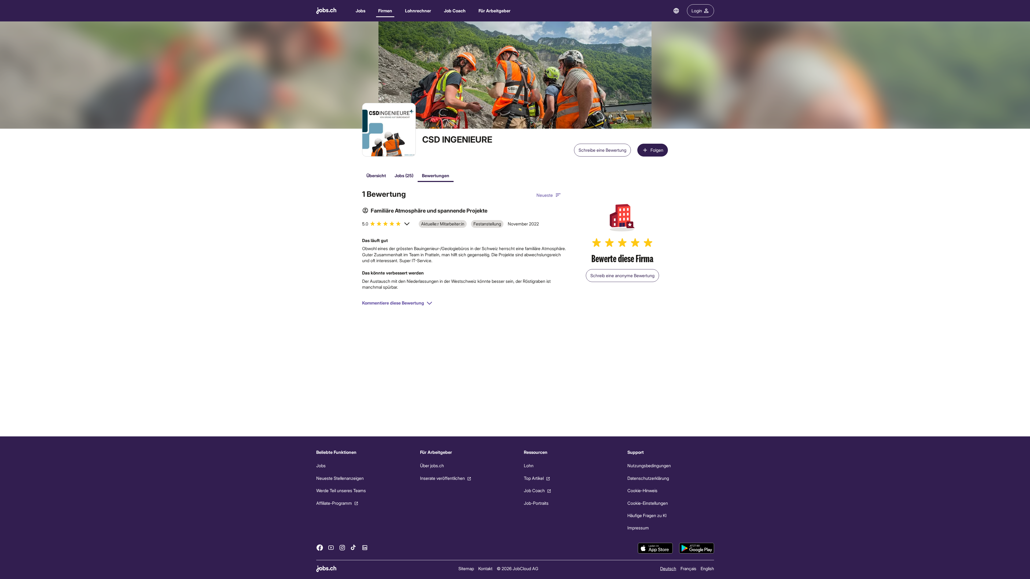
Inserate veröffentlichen (442, 478)
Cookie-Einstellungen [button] (647, 502)
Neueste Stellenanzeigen (340, 478)
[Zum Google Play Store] (696, 548)
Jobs (360, 10)
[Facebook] (319, 547)
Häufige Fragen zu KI (647, 515)
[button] (386, 224)
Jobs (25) (404, 175)
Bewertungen (435, 175)
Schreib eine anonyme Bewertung (622, 275)
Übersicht (376, 175)
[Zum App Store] (655, 548)
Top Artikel (533, 478)
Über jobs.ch (432, 465)
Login (696, 10)
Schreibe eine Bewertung (602, 150)
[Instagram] (342, 547)
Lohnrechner (418, 10)
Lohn (528, 465)
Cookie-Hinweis (642, 490)
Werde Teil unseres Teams (341, 490)
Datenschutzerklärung (648, 478)
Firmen (385, 10)
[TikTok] (353, 547)
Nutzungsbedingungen (649, 465)
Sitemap (466, 568)
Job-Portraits (536, 502)
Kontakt (485, 568)
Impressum (638, 527)
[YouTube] (331, 547)
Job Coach (455, 10)
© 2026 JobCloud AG (517, 568)
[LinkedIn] (364, 547)
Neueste (544, 195)
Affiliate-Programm (334, 502)
